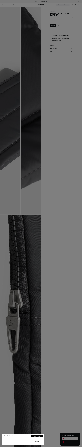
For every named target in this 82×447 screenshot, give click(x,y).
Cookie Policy (5, 442)
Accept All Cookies (37, 436)
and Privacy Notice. (6, 443)
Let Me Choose (37, 441)
